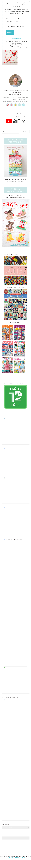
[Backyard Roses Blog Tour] (15, 667)
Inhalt (13, 38)
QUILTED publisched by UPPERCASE (15, 287)
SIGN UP (10, 32)
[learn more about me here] (15, 87)
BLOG (23, 857)
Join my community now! (12, 19)
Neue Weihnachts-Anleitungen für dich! (15, 197)
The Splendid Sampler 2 (16, 322)
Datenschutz (18, 38)
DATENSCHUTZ (17, 857)
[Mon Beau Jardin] (15, 418)
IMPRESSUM (10, 857)
